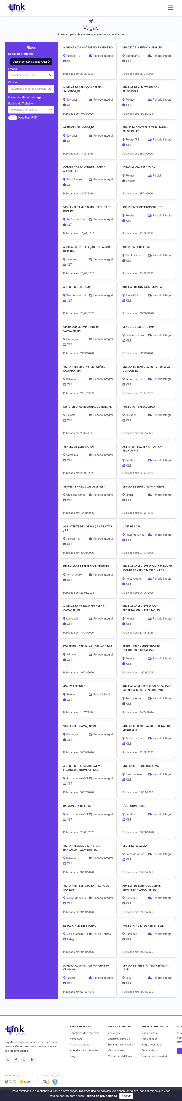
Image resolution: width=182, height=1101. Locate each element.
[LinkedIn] (32, 1059)
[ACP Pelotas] (55, 1082)
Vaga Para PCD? (28, 117)
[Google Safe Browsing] (11, 1082)
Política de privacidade (100, 1096)
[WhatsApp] (24, 1059)
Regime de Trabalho (20, 103)
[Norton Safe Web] (26, 1082)
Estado (12, 69)
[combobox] (31, 75)
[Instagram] (8, 1059)
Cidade (12, 82)
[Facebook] (16, 1059)
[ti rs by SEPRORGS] (46, 1082)
